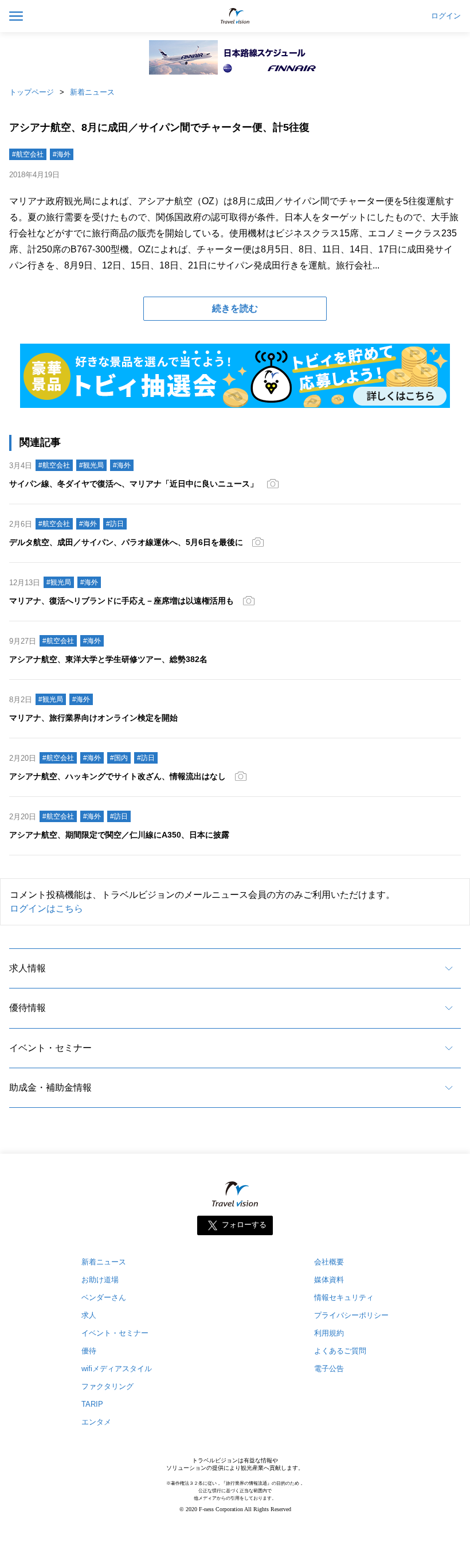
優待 (88, 1350)
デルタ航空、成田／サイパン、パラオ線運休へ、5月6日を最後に (126, 542)
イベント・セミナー (50, 1048)
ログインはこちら (46, 908)
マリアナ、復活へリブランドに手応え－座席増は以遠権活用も (121, 600)
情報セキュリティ (344, 1297)
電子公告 (329, 1368)
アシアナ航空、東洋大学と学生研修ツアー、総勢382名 (108, 659)
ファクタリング (107, 1386)
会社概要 (329, 1262)
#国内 (119, 758)
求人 (88, 1315)
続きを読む (235, 308)
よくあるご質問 (340, 1350)
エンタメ (96, 1422)
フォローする (244, 1225)
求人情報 (27, 968)
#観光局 (91, 465)
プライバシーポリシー (351, 1315)
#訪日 (115, 524)
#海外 (61, 154)
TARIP (92, 1404)
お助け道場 (100, 1279)
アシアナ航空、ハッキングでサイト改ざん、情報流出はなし (117, 776)
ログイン (446, 16)
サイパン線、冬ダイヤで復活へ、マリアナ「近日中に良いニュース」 (133, 483)
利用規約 (329, 1333)
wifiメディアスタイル (116, 1368)
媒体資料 (329, 1279)
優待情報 (27, 1008)
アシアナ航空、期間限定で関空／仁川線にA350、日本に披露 (119, 834)
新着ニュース (92, 92)
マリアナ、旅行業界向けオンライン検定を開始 (93, 717)
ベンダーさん (103, 1297)
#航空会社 (28, 154)
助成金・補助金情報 (50, 1087)
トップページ (31, 92)
